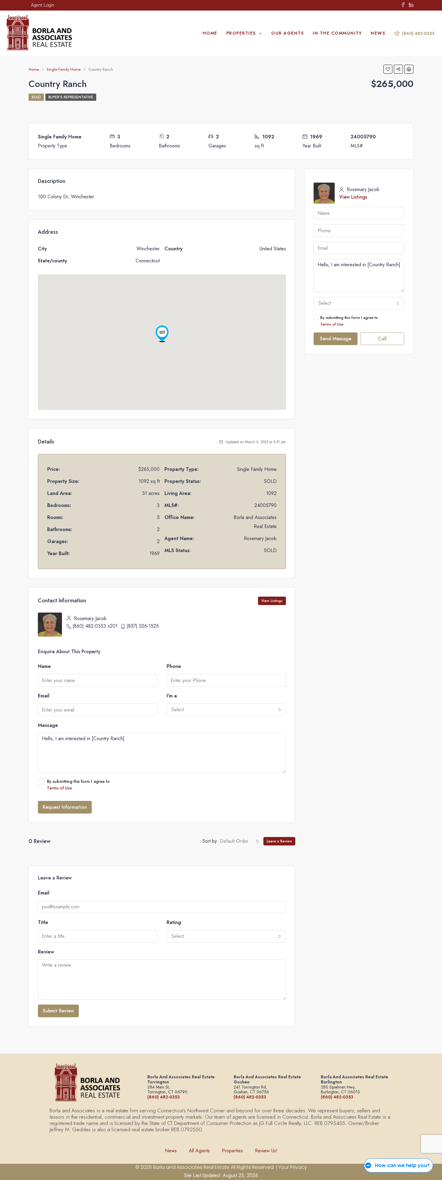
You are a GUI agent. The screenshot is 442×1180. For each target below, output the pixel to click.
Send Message (335, 338)
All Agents (199, 1150)
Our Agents (287, 33)
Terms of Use (59, 788)
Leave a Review (279, 841)
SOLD (36, 97)
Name (44, 666)
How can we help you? (402, 1165)
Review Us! (266, 1150)
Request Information (65, 807)
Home (210, 33)
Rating (174, 922)
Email (43, 695)
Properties (241, 33)
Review (46, 951)
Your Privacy (292, 1167)
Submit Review (58, 1010)
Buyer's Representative (70, 97)
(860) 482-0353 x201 (95, 625)
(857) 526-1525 (143, 625)
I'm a (172, 695)
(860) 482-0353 (417, 33)
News (378, 33)
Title (43, 922)
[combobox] (226, 709)
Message (48, 725)
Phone (174, 666)
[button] (162, 333)
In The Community (337, 33)
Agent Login (42, 5)
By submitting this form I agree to (78, 784)
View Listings (272, 601)
